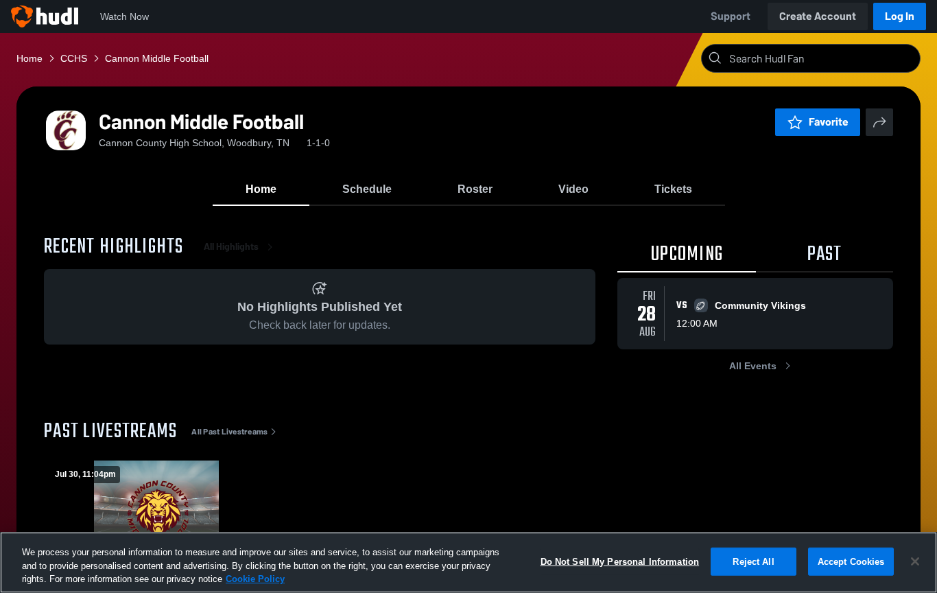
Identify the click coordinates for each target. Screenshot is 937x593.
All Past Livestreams (229, 432)
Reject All (753, 561)
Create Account (817, 16)
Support (730, 16)
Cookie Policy (255, 579)
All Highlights (231, 247)
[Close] (915, 561)
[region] (468, 562)
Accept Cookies (851, 561)
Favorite (829, 122)
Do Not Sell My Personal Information (620, 561)
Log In (899, 16)
